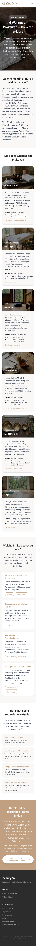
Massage (9, 594)
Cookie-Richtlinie (8, 921)
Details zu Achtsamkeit (13, 408)
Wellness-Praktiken (9, 894)
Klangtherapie (21, 594)
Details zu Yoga (10, 527)
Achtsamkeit (22, 657)
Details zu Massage (12, 282)
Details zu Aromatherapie (14, 221)
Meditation (10, 657)
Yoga (8, 625)
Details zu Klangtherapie (14, 469)
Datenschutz (7, 915)
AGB (4, 918)
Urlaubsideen (7, 897)
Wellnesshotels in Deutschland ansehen (17, 859)
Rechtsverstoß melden (10, 925)
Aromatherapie (11, 688)
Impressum (6, 912)
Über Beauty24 (8, 908)
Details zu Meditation (13, 345)
